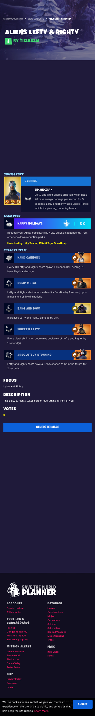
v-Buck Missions (15, 651)
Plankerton (13, 659)
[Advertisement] (47, 120)
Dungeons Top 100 (17, 631)
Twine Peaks (13, 667)
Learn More (41, 711)
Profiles (11, 627)
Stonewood (13, 655)
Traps (51, 639)
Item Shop (53, 651)
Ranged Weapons (57, 632)
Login (10, 687)
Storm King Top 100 (17, 639)
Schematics (54, 628)
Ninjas (51, 616)
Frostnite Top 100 (16, 635)
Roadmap (12, 683)
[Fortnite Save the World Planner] (47, 590)
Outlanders (54, 620)
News (51, 655)
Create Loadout (15, 608)
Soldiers (52, 624)
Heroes (51, 608)
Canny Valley (13, 663)
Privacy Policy (14, 679)
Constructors (55, 612)
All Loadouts (13, 612)
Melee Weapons (56, 635)
